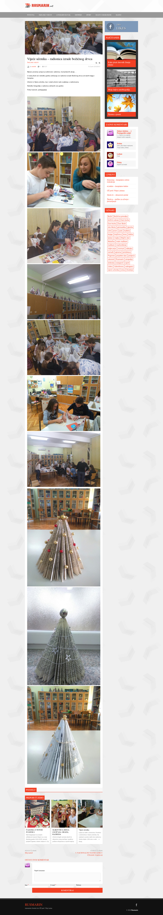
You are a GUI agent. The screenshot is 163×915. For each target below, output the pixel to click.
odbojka (129, 249)
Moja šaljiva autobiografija (119, 89)
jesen (115, 231)
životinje (130, 270)
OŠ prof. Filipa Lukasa (116, 191)
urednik (33, 66)
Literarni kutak (63, 15)
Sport (88, 15)
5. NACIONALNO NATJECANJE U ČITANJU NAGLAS (89, 854)
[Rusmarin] (39, 6)
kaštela (127, 231)
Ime (26, 885)
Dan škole (122, 224)
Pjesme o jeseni (114, 114)
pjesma (118, 252)
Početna (30, 15)
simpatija (129, 259)
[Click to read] (37, 814)
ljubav (110, 238)
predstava (127, 252)
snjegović (120, 263)
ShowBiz (78, 15)
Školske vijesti (45, 15)
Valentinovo (119, 266)
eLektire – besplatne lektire (117, 186)
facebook (136, 905)
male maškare (121, 241)
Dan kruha (112, 224)
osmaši (111, 252)
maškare (111, 245)
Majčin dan (125, 238)
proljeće (131, 256)
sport (127, 263)
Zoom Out (96, 63)
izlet (109, 231)
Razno (118, 15)
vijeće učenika (113, 270)
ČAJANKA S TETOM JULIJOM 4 (34, 831)
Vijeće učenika (84, 830)
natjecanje (112, 249)
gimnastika (121, 227)
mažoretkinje (121, 245)
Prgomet (111, 256)
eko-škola (112, 227)
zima (123, 270)
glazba (130, 227)
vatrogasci (129, 266)
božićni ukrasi (113, 220)
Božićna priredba (121, 216)
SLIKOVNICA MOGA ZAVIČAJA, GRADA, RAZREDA (60, 832)
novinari (121, 249)
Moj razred (29, 853)
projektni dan (121, 256)
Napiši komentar (39, 870)
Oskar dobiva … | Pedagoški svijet (124, 132)
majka (116, 238)
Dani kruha (125, 220)
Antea (119, 144)
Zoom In (99, 63)
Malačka (111, 241)
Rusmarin (120, 259)
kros (125, 234)
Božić (110, 216)
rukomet (111, 259)
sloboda (111, 263)
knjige (110, 234)
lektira (130, 234)
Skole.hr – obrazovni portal (117, 195)
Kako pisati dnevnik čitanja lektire (119, 63)
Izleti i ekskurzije (103, 15)
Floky (119, 162)
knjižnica (117, 234)
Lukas (119, 154)
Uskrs (110, 266)
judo (120, 231)
